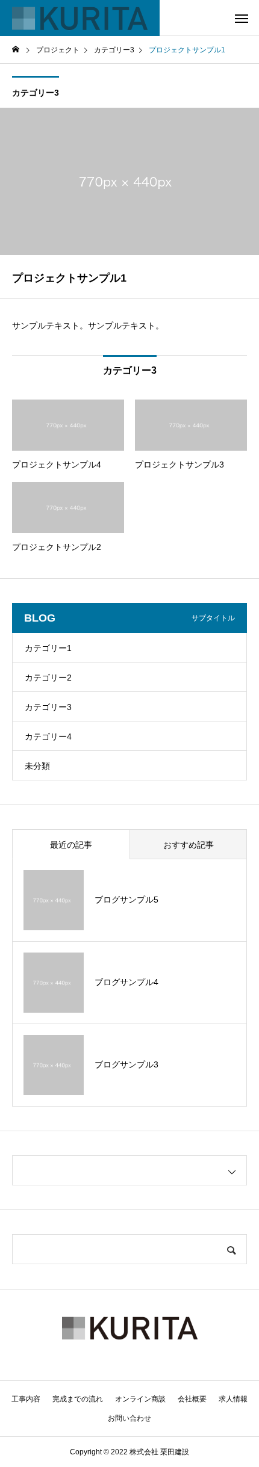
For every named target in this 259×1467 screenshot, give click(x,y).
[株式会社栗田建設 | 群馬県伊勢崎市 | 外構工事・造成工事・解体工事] (80, 18)
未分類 (37, 766)
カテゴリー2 (48, 677)
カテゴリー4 (48, 736)
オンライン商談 (140, 1399)
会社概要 (192, 1399)
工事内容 (25, 1399)
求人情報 (233, 1399)
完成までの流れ (77, 1399)
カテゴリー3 (35, 92)
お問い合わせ (129, 1418)
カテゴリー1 (48, 648)
